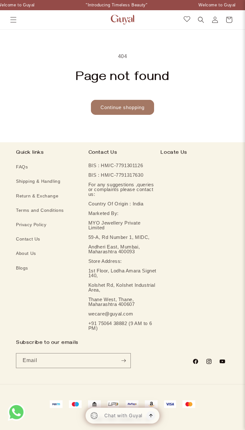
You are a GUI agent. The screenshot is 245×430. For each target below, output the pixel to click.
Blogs (22, 268)
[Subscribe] (123, 360)
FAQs (22, 166)
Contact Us (28, 238)
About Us (26, 253)
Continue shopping (122, 107)
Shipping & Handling (38, 181)
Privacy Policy (31, 224)
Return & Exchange (37, 195)
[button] (13, 20)
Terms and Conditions (40, 210)
